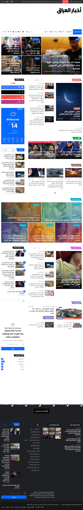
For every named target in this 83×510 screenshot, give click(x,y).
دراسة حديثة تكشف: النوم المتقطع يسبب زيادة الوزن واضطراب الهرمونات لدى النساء (15, 238)
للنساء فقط (76, 199)
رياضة (55, 31)
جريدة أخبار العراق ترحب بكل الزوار (50, 504)
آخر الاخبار (77, 80)
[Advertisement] (27, 16)
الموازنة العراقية (36, 448)
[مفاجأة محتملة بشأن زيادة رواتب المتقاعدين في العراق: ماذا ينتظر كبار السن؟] (58, 429)
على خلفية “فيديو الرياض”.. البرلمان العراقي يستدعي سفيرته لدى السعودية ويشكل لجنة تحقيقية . (36, 111)
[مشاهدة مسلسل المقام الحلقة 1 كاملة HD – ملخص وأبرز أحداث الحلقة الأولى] (45, 437)
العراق (26, 440)
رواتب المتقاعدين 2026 (34, 453)
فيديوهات (51, 31)
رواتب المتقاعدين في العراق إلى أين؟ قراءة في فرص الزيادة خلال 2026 (8, 182)
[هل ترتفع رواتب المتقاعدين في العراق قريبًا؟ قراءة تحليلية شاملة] (45, 429)
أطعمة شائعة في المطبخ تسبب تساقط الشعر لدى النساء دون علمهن (68, 238)
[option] (41, 56)
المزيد (45, 31)
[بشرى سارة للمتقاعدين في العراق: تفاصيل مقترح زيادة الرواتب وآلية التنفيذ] (58, 433)
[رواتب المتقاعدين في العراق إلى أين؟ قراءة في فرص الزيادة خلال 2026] (19, 182)
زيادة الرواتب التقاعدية (34, 459)
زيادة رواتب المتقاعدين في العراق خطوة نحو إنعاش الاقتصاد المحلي (7, 190)
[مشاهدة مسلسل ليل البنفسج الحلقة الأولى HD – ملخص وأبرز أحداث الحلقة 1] (19, 284)
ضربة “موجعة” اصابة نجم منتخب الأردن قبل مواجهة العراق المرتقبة (41, 154)
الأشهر (13, 150)
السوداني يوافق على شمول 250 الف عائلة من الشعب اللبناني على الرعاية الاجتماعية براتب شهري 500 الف (37, 1)
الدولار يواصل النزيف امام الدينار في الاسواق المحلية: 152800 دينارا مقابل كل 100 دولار (12, 68)
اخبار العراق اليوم (35, 434)
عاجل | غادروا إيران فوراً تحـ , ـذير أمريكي (36, 326)
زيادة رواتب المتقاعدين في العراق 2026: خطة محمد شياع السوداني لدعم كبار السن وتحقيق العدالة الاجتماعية (7, 274)
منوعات (37, 58)
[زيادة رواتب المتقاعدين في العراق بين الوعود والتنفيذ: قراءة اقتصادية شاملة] (49, 293)
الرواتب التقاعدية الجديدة (34, 440)
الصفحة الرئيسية (77, 31)
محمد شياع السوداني (35, 470)
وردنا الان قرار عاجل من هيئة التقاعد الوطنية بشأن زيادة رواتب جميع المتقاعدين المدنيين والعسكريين (7, 254)
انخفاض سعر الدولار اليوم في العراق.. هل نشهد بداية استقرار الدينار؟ (7, 264)
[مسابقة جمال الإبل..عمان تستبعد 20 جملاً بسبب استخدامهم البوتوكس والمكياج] (58, 437)
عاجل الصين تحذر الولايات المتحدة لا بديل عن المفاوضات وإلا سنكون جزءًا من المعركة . (11, 49)
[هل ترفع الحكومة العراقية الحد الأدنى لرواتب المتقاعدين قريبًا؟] (19, 174)
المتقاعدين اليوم (36, 442)
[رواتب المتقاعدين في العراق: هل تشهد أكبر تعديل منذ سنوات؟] (19, 157)
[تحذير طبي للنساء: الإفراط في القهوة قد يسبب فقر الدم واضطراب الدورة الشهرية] (41, 233)
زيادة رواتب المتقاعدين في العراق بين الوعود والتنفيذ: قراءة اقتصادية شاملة (36, 295)
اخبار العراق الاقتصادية (34, 431)
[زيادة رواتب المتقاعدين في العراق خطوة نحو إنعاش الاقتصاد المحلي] (19, 190)
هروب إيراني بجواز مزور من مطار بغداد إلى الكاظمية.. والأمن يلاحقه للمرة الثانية (36, 88)
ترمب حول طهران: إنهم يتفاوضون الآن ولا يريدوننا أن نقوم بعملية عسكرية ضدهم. (36, 183)
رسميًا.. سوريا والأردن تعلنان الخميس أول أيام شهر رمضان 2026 (74, 183)
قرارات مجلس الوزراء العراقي (33, 467)
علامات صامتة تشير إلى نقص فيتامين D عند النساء (62, 219)
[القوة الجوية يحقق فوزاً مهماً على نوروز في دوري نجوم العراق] (68, 150)
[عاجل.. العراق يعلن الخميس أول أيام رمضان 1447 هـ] (69, 102)
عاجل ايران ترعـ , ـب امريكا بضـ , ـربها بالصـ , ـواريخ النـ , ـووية (64, 327)
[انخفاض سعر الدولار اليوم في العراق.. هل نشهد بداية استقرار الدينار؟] (19, 265)
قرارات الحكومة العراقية (34, 464)
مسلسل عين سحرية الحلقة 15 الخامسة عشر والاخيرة (33, 70)
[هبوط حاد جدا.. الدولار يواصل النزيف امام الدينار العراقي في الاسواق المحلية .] (62, 56)
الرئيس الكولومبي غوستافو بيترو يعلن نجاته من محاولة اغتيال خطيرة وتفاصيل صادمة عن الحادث (36, 122)
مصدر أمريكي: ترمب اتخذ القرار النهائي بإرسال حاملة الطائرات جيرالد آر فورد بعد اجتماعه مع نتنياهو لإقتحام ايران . (55, 185)
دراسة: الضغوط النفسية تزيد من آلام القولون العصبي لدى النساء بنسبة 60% (24, 218)
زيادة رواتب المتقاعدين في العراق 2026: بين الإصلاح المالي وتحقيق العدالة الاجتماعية (7, 165)
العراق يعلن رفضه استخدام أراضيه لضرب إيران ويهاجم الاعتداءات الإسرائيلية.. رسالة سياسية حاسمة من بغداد (36, 99)
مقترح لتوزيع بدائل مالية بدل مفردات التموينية (15, 292)
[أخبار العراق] (69, 10)
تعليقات (5, 150)
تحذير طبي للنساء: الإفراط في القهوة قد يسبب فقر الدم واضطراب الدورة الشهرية (42, 238)
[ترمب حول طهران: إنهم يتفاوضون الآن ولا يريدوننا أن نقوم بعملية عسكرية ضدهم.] (36, 172)
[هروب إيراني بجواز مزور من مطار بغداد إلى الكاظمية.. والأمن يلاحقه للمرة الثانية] (49, 86)
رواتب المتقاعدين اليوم (34, 456)
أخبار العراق (69, 31)
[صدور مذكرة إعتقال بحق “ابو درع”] (31, 46)
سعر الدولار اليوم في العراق (33, 462)
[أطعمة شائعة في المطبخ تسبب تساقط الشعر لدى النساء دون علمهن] (68, 233)
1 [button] (55, 192)
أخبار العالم (60, 31)
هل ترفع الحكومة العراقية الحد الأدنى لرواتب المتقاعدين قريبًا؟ (8, 174)
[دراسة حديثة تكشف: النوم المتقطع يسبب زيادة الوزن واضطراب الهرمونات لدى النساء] (14, 233)
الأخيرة (20, 150)
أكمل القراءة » (48, 317)
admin (77, 118)
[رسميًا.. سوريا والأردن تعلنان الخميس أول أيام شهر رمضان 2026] (73, 172)
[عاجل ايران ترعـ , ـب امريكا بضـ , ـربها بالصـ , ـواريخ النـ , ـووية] (77, 325)
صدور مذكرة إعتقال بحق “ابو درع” (33, 52)
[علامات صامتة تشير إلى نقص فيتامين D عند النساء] (62, 212)
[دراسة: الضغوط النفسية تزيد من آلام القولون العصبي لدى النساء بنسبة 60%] (21, 212)
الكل (41, 80)
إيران (31, 429)
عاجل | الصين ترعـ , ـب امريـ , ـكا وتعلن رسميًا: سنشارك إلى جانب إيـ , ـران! (41, 311)
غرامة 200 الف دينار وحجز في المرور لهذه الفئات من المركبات (70, 131)
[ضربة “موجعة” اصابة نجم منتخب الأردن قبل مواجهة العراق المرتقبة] (41, 150)
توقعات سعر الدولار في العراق (33, 451)
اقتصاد (77, 39)
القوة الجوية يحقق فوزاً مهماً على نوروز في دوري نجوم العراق (69, 154)
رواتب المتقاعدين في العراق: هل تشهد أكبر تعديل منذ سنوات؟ (9, 156)
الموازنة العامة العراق (35, 445)
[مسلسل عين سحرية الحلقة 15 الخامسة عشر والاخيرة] (31, 65)
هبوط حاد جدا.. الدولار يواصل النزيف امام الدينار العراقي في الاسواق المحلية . (63, 65)
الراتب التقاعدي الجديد (34, 437)
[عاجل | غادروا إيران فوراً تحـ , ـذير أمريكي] (49, 325)
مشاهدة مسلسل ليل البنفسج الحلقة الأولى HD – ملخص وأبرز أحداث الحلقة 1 (8, 284)
